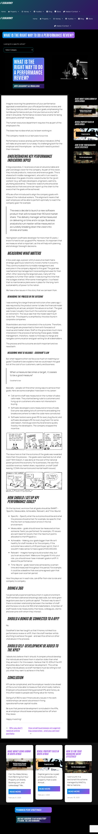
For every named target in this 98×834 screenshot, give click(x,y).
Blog (50, 11)
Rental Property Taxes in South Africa (84, 123)
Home (3, 11)
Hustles (39, 11)
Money (26, 11)
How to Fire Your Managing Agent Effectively (85, 146)
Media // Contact (72, 11)
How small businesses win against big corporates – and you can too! (44, 729)
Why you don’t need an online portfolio (14, 731)
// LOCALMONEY (6, 2)
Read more (15, 791)
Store (59, 11)
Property (13, 11)
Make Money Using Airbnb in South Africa (85, 100)
